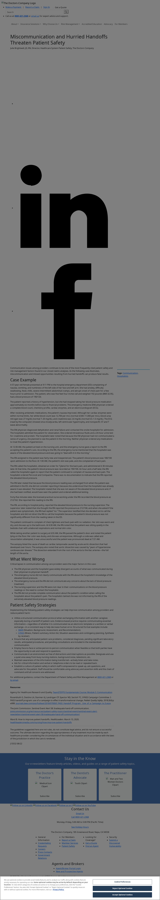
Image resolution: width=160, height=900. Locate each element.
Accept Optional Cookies (122, 895)
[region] (80, 888)
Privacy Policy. (58, 889)
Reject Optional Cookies (122, 888)
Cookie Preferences (122, 882)
